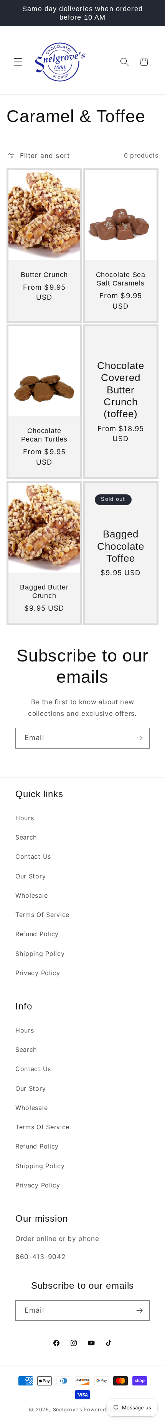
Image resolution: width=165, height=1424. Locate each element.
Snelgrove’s (67, 1409)
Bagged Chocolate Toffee (120, 546)
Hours (24, 818)
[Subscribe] (139, 738)
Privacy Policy (37, 973)
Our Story (30, 876)
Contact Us (33, 856)
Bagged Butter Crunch (44, 591)
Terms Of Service (42, 915)
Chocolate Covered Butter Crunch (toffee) (120, 389)
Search (26, 837)
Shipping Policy (39, 953)
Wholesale (31, 895)
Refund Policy (37, 934)
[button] (18, 62)
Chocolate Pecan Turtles (44, 435)
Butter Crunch (44, 275)
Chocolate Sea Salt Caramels (121, 279)
